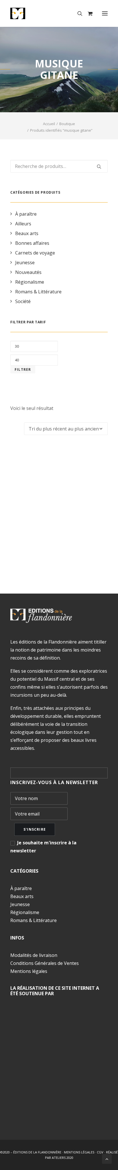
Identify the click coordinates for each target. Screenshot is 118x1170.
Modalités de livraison (33, 955)
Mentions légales (28, 971)
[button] (105, 13)
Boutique (67, 123)
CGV (100, 1152)
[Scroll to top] (107, 1158)
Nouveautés (28, 272)
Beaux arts (26, 233)
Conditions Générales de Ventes (44, 963)
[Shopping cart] (87, 13)
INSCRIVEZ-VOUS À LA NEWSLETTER (54, 782)
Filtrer (23, 369)
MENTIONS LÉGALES (79, 1152)
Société (23, 301)
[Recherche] (77, 13)
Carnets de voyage (35, 253)
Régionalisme (29, 282)
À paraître (26, 214)
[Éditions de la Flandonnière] (35, 13)
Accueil (49, 123)
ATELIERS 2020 (62, 1157)
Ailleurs (23, 224)
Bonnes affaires (32, 243)
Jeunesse (25, 262)
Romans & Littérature (38, 292)
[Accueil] (41, 616)
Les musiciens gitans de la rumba (59, 550)
